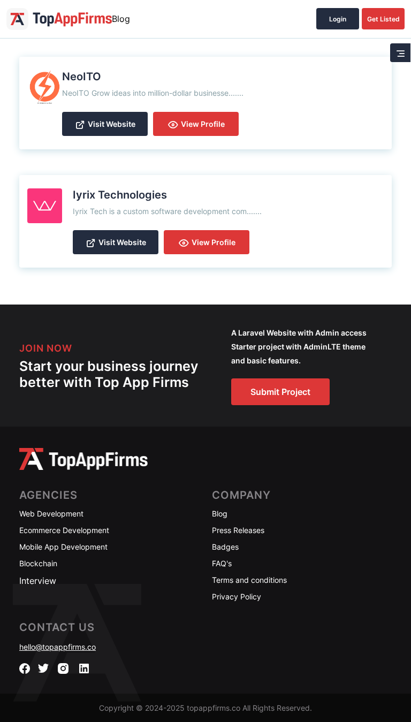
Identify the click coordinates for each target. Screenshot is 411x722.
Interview (37, 580)
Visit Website (111, 123)
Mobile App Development (63, 546)
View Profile (203, 123)
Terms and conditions (249, 579)
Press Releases (238, 530)
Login (337, 19)
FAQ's (222, 563)
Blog (121, 18)
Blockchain (38, 563)
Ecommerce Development (64, 530)
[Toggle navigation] (400, 53)
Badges (225, 546)
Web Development (51, 513)
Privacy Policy (236, 596)
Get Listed (383, 19)
